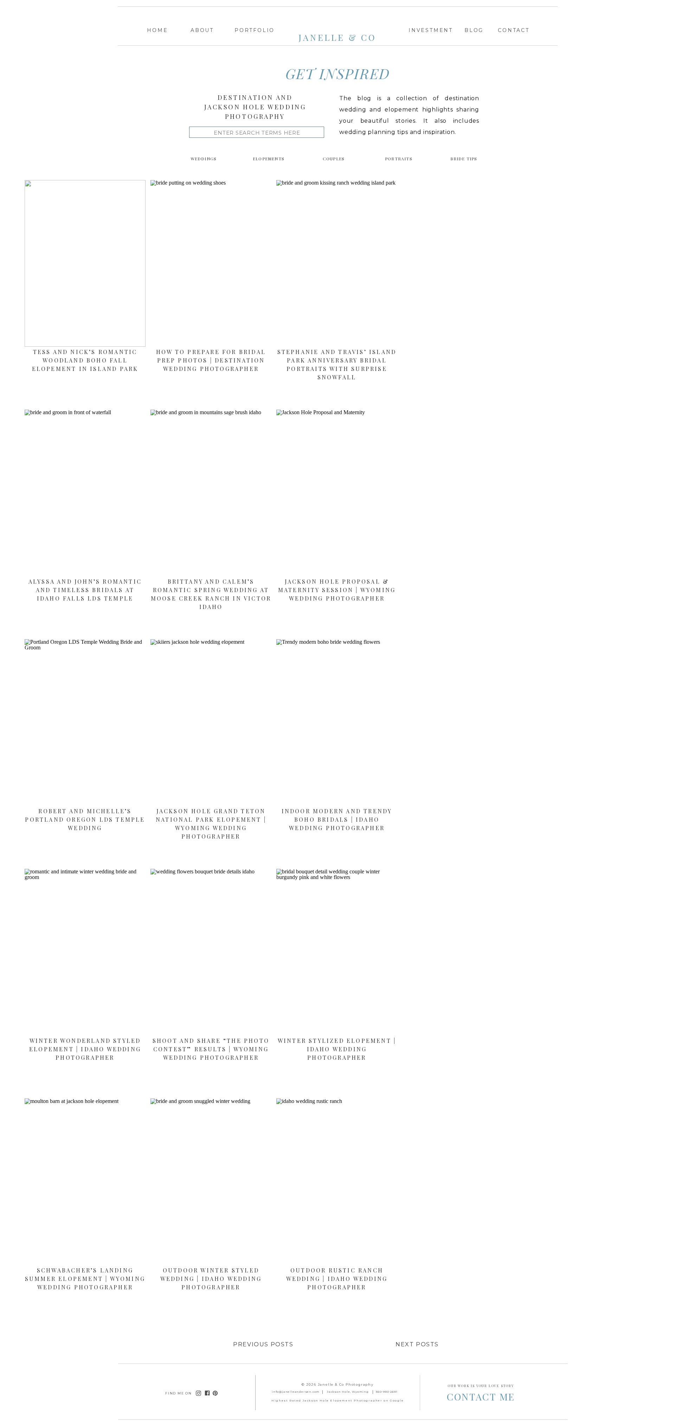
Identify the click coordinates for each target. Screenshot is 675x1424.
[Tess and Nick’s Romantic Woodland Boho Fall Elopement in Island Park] (85, 263)
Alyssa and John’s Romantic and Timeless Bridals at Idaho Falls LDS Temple (85, 590)
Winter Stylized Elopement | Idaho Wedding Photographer (337, 1049)
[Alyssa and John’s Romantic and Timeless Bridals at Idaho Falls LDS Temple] (85, 493)
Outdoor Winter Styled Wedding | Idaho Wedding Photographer (211, 1278)
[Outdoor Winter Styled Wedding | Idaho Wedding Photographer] (210, 1181)
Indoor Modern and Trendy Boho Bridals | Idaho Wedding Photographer (337, 819)
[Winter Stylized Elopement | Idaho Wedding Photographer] (336, 952)
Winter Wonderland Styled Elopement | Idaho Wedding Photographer (85, 1049)
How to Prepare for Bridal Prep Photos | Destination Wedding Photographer (211, 360)
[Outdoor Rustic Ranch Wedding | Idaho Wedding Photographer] (336, 1181)
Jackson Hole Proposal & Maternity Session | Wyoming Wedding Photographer (337, 590)
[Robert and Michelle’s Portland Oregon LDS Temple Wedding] (85, 722)
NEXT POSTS (417, 1344)
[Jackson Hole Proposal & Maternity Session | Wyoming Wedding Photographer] (336, 493)
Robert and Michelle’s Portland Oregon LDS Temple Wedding (85, 819)
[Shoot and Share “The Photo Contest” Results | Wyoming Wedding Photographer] (210, 952)
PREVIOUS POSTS (263, 1344)
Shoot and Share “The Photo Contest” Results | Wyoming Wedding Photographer (211, 1049)
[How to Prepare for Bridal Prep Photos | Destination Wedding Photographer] (210, 263)
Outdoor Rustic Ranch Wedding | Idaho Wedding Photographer (337, 1278)
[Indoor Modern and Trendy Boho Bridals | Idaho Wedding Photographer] (336, 722)
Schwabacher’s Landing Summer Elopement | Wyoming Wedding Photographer (85, 1278)
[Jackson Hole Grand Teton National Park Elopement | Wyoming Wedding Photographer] (210, 722)
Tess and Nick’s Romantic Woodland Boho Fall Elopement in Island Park (85, 360)
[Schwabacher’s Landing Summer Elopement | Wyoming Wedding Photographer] (85, 1181)
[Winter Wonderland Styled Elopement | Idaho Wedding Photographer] (85, 952)
